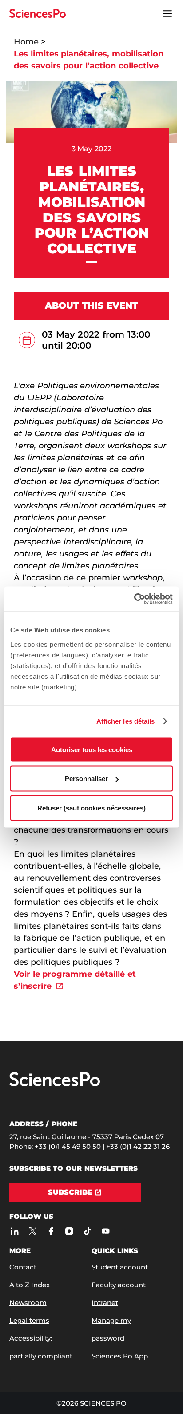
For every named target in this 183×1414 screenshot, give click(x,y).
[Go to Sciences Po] (54, 1084)
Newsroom (28, 1302)
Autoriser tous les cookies (91, 749)
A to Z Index (29, 1285)
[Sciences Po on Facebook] (51, 1231)
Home (26, 42)
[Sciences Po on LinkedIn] (14, 1231)
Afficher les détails (125, 721)
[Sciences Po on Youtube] (105, 1231)
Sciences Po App (120, 1356)
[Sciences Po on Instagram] (69, 1231)
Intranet (105, 1302)
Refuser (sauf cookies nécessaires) (91, 807)
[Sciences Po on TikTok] (87, 1231)
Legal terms (29, 1320)
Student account (120, 1267)
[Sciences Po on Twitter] (33, 1231)
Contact (22, 1267)
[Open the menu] (167, 13)
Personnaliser (86, 778)
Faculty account (119, 1285)
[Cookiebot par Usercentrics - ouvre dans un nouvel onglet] (134, 598)
